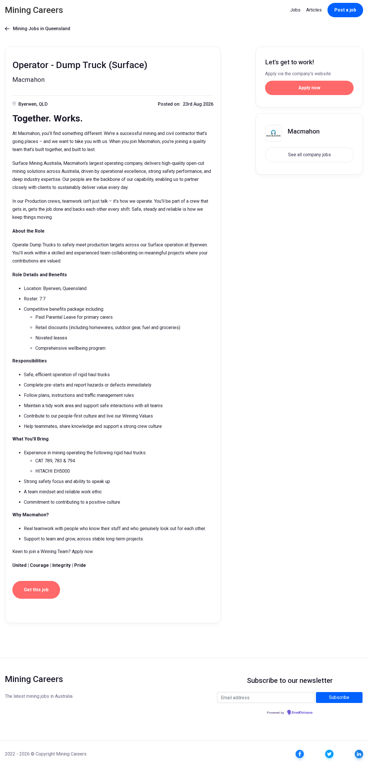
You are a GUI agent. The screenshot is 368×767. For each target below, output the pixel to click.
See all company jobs (309, 154)
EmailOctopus (302, 712)
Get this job (36, 589)
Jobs (295, 10)
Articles (314, 10)
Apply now (309, 87)
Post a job (345, 10)
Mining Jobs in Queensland (37, 28)
